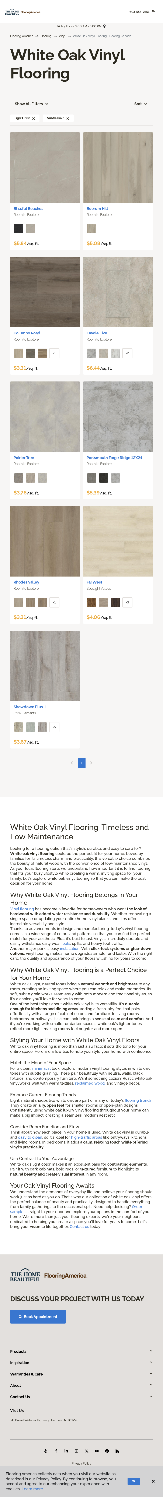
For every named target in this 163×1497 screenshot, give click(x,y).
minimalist (41, 1068)
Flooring (46, 36)
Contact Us (20, 1397)
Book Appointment (40, 1316)
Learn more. (33, 1489)
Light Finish (22, 118)
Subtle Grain (55, 118)
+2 (127, 353)
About (15, 1385)
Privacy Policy (81, 1463)
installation (70, 948)
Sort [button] (138, 104)
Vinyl (62, 36)
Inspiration (19, 1362)
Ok (134, 1481)
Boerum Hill (97, 208)
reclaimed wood (90, 1083)
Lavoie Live (97, 333)
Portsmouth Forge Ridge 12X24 (114, 457)
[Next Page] (91, 763)
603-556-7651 (139, 12)
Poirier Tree (24, 457)
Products (18, 1351)
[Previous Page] (72, 763)
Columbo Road (27, 333)
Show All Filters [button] (29, 104)
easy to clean (30, 1137)
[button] (33, 118)
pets (66, 943)
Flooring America (21, 36)
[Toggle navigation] (153, 11)
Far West (94, 582)
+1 (54, 353)
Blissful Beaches (28, 208)
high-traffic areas (86, 1137)
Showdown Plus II (30, 707)
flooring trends (138, 1100)
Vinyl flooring (22, 909)
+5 (54, 727)
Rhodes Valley (26, 582)
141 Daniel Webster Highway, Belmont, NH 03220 (44, 1420)
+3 (127, 602)
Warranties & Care (26, 1374)
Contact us (79, 1226)
